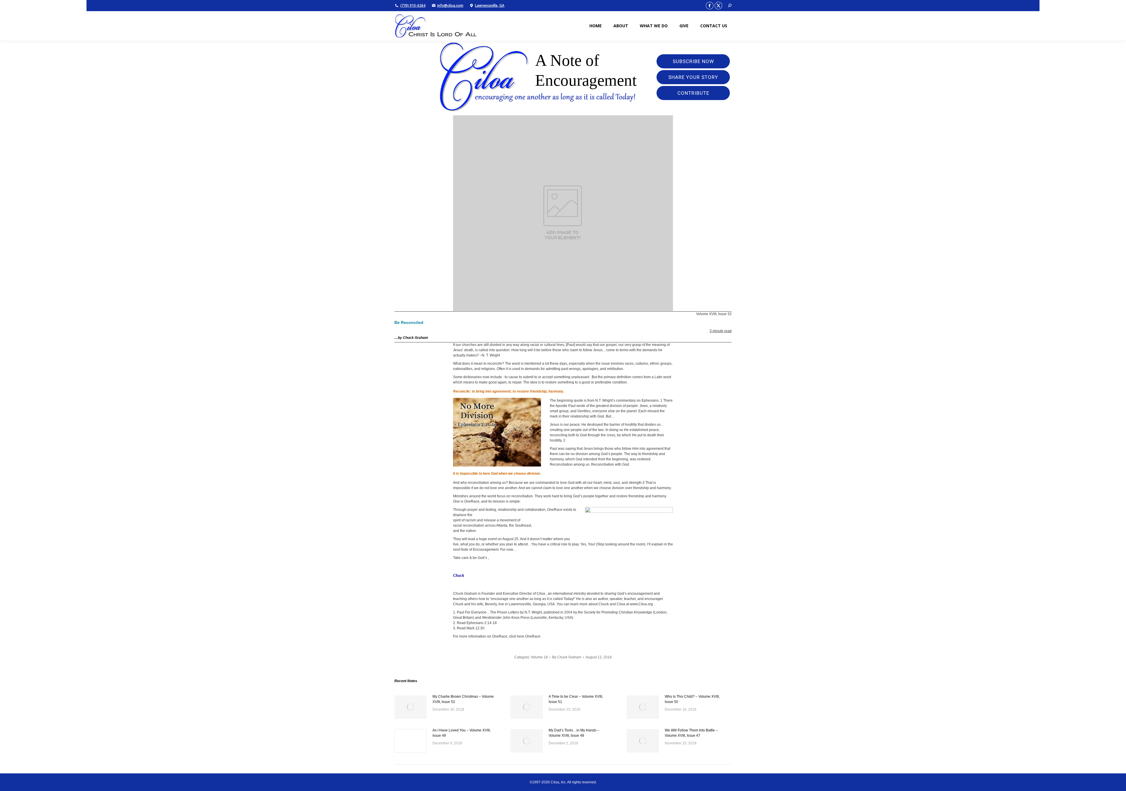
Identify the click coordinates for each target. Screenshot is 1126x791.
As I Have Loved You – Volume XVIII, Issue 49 (462, 733)
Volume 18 (539, 657)
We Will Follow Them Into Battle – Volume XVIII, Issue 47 (691, 733)
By (566, 657)
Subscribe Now (693, 61)
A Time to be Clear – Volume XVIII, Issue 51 (576, 699)
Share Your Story (693, 77)
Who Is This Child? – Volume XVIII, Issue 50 (692, 699)
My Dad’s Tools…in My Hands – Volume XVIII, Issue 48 (574, 733)
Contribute (693, 93)
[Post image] (410, 707)
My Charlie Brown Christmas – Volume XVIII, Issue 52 (463, 699)
